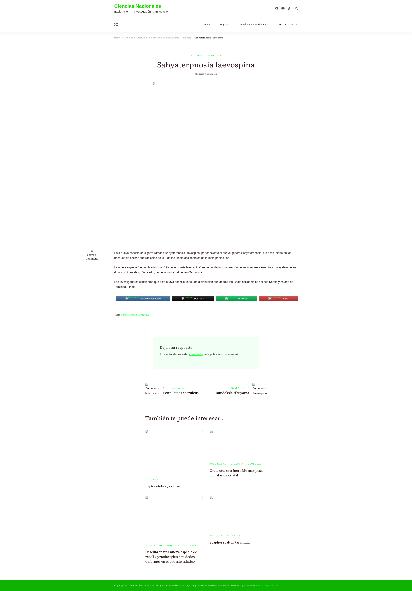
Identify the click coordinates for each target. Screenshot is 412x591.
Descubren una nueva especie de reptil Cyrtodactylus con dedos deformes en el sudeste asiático (171, 557)
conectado (196, 354)
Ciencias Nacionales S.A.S (254, 24)
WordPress (250, 585)
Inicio (206, 24)
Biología (197, 55)
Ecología (214, 55)
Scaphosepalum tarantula (230, 542)
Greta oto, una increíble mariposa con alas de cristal (236, 473)
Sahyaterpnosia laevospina (135, 314)
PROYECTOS (285, 24)
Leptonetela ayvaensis (163, 486)
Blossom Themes (220, 585)
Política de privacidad (267, 585)
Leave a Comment (92, 257)
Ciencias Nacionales (137, 6)
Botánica (233, 535)
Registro (224, 24)
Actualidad (218, 463)
